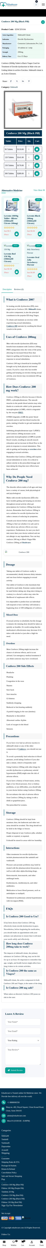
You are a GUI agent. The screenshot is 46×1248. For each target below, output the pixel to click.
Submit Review (16, 1070)
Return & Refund (8, 1169)
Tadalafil (4, 1139)
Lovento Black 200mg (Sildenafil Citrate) (33, 219)
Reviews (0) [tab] (19, 289)
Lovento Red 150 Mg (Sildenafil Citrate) (9, 257)
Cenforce (22, 749)
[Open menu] (43, 4)
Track (41, 1245)
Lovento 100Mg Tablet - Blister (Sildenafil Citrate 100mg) (11, 219)
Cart (22, 1243)
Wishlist (13, 1243)
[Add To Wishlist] (43, 22)
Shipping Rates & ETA (10, 1162)
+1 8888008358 (13, 1102)
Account (32, 1245)
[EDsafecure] (8, 4)
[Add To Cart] (16, 234)
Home (5, 13)
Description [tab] (7, 289)
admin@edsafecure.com (16, 1116)
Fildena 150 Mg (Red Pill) (11, 1202)
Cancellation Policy (9, 1173)
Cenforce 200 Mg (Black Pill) (13, 1199)
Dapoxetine (5, 1146)
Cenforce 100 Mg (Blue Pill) (12, 1185)
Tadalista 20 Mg (7, 1192)
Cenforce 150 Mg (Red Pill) (12, 1195)
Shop (4, 1245)
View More (38, 190)
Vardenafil (5, 1143)
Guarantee (5, 1159)
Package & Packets (8, 1166)
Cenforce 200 (12, 326)
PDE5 (20, 412)
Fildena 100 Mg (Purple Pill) (12, 1188)
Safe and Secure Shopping (11, 1176)
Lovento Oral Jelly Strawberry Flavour (33, 261)
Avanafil (4, 1150)
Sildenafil (14, 13)
